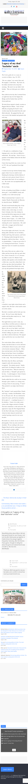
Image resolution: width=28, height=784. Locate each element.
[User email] (14, 490)
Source (2, 617)
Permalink (13, 530)
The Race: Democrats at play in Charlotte (14, 499)
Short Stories (11, 60)
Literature (5, 60)
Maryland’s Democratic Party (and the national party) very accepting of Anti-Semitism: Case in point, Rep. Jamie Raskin (13, 649)
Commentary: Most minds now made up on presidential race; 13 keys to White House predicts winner (14, 506)
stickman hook (4, 636)
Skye (2, 642)
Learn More (7, 769)
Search (24, 584)
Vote (14, 750)
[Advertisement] (14, 20)
